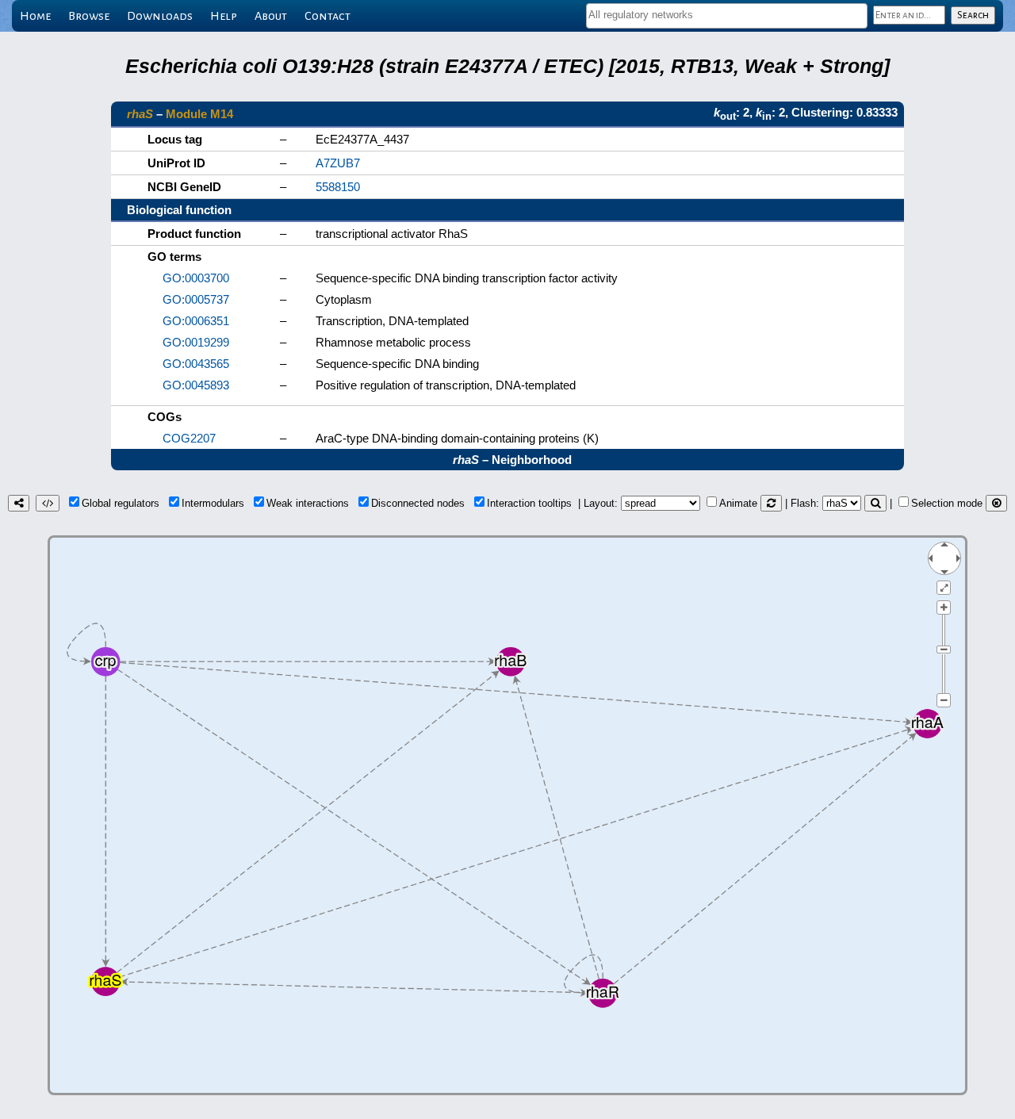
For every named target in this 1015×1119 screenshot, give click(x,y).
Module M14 (199, 114)
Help (223, 16)
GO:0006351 (196, 321)
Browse (88, 16)
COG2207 (189, 438)
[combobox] (727, 16)
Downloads (160, 16)
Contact (327, 16)
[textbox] (727, 14)
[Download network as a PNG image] (18, 503)
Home (35, 16)
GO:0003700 (196, 278)
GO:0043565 (196, 363)
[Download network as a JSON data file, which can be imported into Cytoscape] (47, 503)
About (271, 16)
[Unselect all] (996, 503)
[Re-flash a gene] (875, 503)
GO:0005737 (196, 299)
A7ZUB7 (338, 163)
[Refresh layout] (771, 503)
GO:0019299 (196, 342)
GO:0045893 (196, 385)
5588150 (338, 187)
